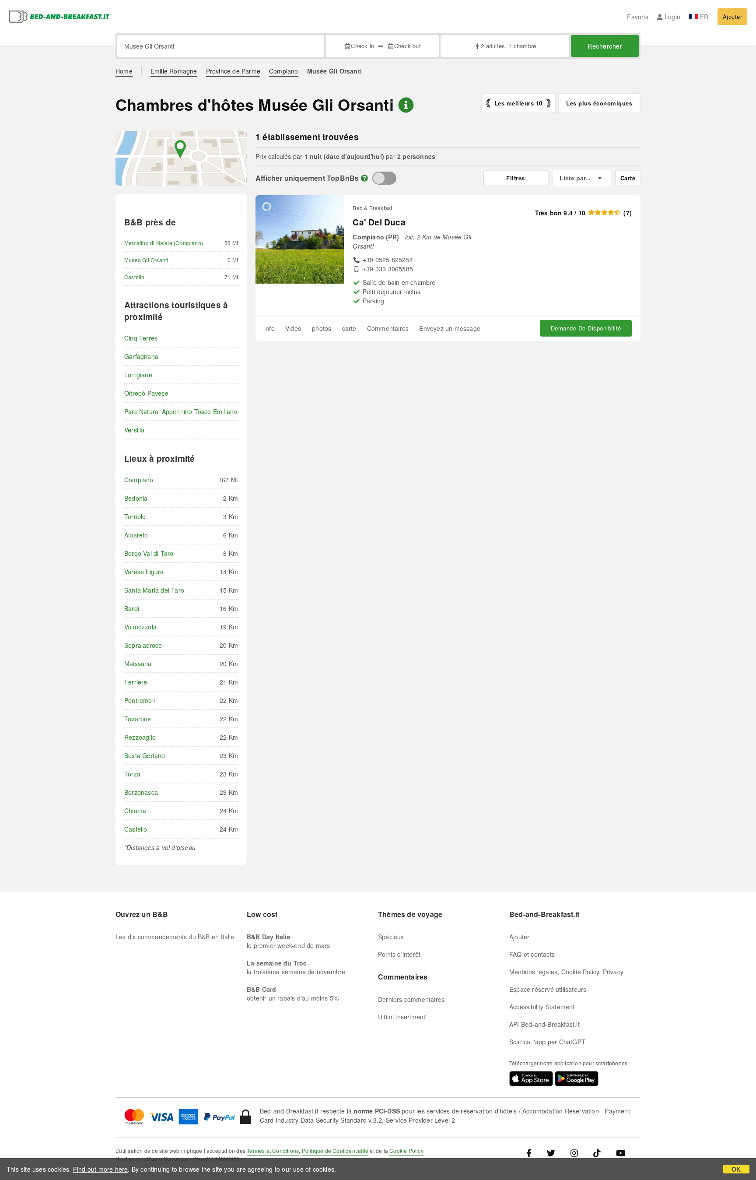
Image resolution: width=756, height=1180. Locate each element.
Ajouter (732, 16)
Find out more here (100, 1169)
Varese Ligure (144, 571)
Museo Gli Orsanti (146, 259)
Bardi (131, 608)
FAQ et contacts (532, 954)
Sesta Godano (144, 755)
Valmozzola (140, 626)
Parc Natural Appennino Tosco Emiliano (180, 411)
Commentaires (388, 328)
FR (704, 16)
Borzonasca (141, 792)
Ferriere (135, 682)
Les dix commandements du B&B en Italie (175, 936)
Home (124, 71)
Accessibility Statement (542, 1006)
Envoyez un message (449, 328)
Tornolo (135, 516)
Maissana (138, 663)
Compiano (283, 71)
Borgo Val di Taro (148, 553)
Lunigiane (138, 374)
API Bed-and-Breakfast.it (544, 1024)
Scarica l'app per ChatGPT (547, 1041)
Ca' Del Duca (379, 222)
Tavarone (137, 718)
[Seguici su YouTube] (620, 1153)
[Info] (364, 178)
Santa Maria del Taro (154, 590)
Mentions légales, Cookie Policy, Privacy (566, 971)
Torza (132, 773)
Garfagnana (141, 356)
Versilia (134, 429)
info (269, 328)
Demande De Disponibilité (586, 328)
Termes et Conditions (273, 1150)
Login (672, 16)
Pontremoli (139, 700)
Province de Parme (233, 71)
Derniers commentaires (411, 999)
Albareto (136, 534)
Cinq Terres (141, 338)
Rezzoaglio (140, 737)
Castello (134, 277)
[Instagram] (574, 1153)
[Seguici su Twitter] (551, 1153)
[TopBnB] (384, 178)
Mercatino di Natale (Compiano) (163, 242)
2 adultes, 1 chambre (508, 46)
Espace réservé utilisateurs (547, 989)
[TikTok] (597, 1153)
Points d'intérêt (399, 954)
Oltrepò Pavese (146, 393)
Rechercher (605, 46)
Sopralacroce (143, 645)
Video (293, 328)
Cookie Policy (406, 1150)
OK (736, 1169)
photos (321, 328)
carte (349, 328)
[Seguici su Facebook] (532, 1153)
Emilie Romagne (173, 71)
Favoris (637, 16)
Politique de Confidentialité (335, 1150)
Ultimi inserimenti (402, 1016)
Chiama (135, 810)
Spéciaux (391, 936)
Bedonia (135, 498)
